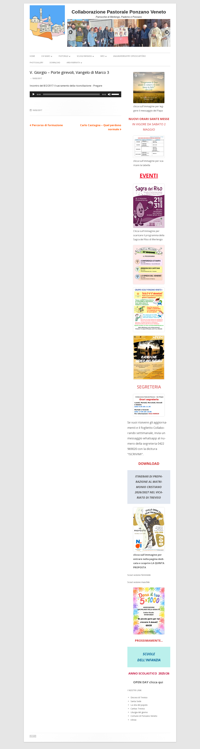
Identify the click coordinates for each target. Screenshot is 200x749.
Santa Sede (136, 701)
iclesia (133, 719)
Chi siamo (45, 56)
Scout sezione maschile (138, 582)
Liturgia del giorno (139, 712)
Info (102, 56)
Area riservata (73, 62)
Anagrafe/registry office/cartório (129, 56)
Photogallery (36, 62)
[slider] (116, 94)
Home (32, 56)
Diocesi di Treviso (139, 697)
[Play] (33, 94)
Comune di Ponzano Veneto (144, 716)
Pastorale (63, 56)
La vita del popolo (139, 705)
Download (55, 62)
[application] (75, 94)
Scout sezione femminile (139, 575)
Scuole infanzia (84, 56)
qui (160, 682)
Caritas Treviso (138, 708)
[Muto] (109, 94)
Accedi (33, 736)
